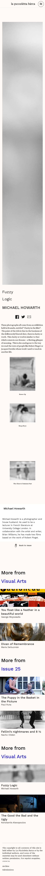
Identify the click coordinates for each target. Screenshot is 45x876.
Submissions (8, 870)
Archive (5, 866)
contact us (5, 861)
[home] (23, 4)
